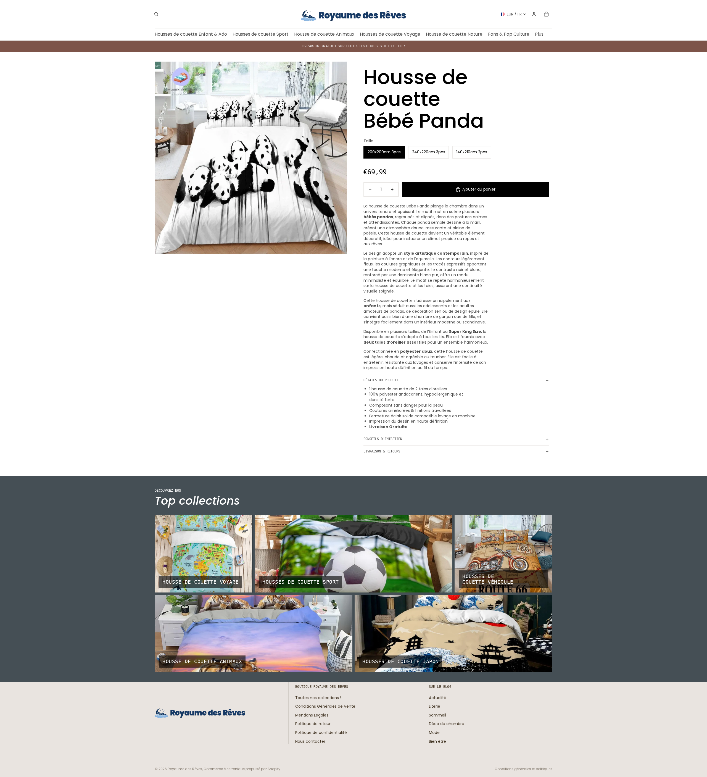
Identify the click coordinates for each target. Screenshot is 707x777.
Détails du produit (380, 380)
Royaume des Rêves (185, 769)
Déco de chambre (446, 723)
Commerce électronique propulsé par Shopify (242, 769)
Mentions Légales (311, 715)
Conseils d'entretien (382, 439)
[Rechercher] (156, 14)
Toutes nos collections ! (318, 697)
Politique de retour (313, 723)
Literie (434, 706)
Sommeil (437, 715)
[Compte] (534, 14)
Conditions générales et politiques (523, 769)
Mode (434, 732)
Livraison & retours (381, 451)
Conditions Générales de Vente (325, 706)
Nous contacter (310, 741)
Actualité (437, 697)
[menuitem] (539, 34)
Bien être (437, 741)
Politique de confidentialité (321, 732)
